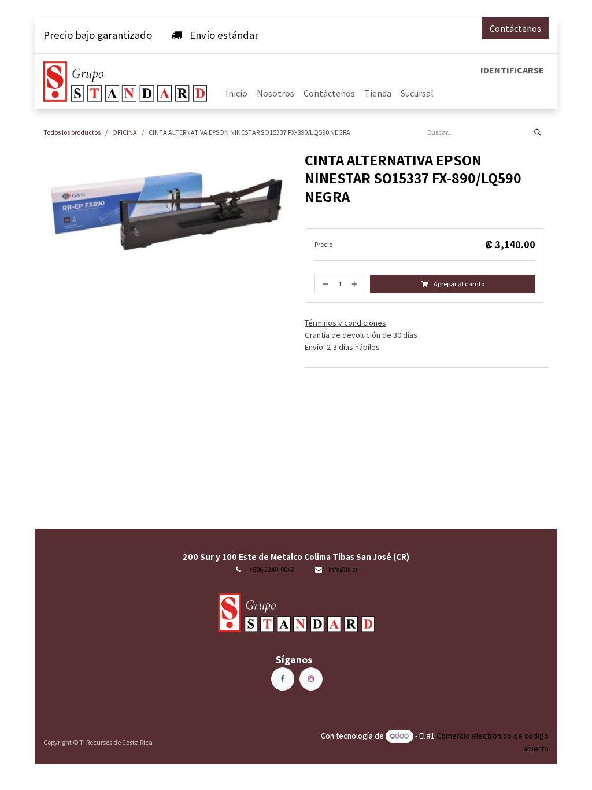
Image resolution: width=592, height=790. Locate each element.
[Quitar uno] (324, 284)
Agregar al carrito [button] (458, 283)
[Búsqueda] (538, 132)
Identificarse (512, 70)
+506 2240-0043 (271, 569)
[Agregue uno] (355, 284)
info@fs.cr (343, 569)
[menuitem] (236, 93)
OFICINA (124, 132)
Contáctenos (515, 28)
